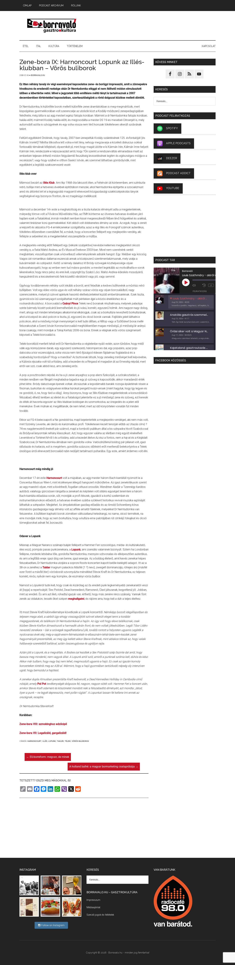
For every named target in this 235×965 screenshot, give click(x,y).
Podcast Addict (178, 173)
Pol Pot (41, 683)
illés (44, 741)
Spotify (172, 128)
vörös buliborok (80, 741)
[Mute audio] (196, 285)
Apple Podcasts (178, 143)
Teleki (68, 741)
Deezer (171, 158)
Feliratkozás (200, 291)
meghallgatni (76, 598)
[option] (184, 302)
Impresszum (93, 900)
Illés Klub (49, 182)
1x (211, 285)
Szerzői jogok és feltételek (100, 914)
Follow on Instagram (53, 925)
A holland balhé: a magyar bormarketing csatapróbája (103, 766)
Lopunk (76, 549)
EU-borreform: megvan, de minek (47, 757)
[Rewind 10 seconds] (204, 285)
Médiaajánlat (93, 907)
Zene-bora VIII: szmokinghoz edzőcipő (43, 724)
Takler (46, 567)
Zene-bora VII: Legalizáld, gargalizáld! (42, 733)
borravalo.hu (52, 25)
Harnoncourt (54, 478)
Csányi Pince (70, 303)
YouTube (172, 188)
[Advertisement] (153, 25)
